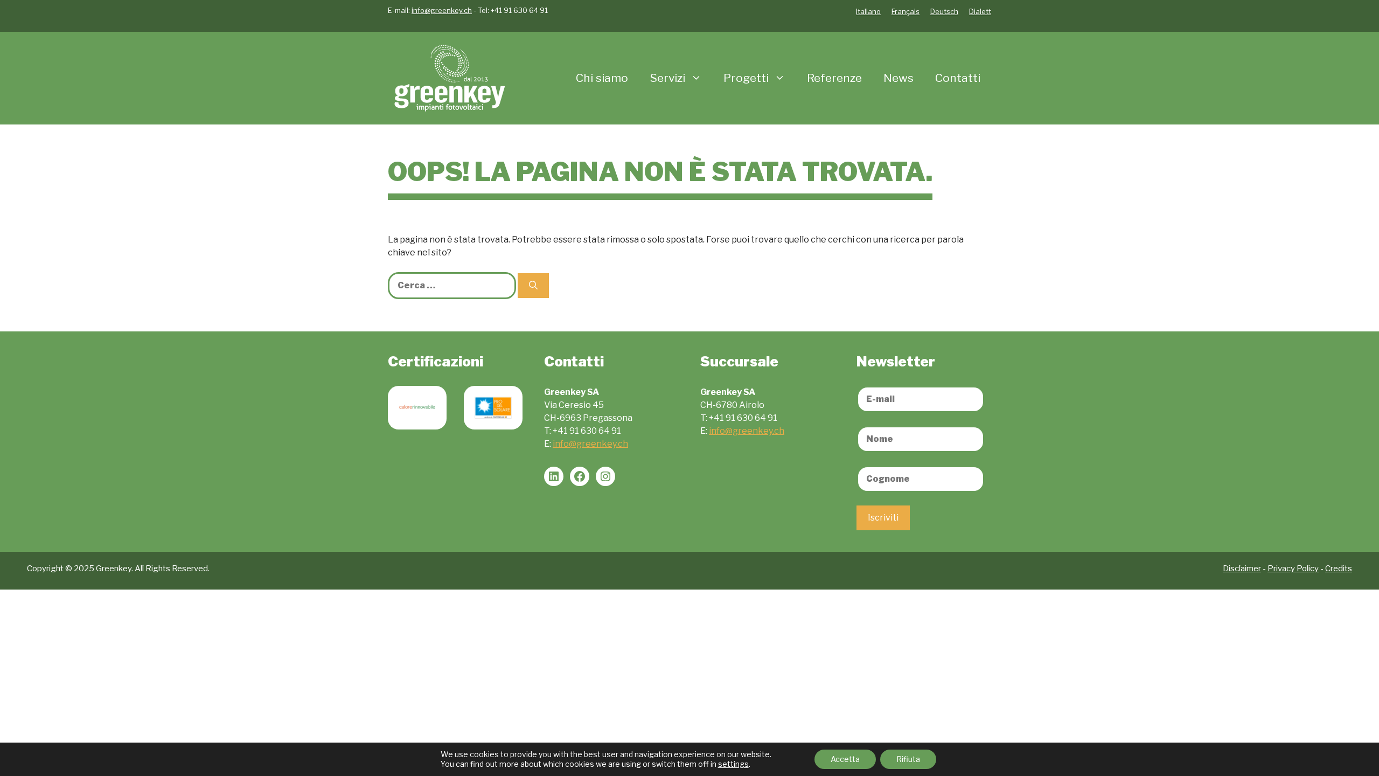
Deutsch (944, 11)
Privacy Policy (1293, 568)
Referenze (834, 78)
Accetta (845, 759)
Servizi (667, 78)
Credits (1338, 568)
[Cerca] (533, 285)
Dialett (980, 11)
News (898, 78)
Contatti (957, 78)
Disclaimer (1242, 568)
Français (906, 11)
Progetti (746, 78)
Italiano (868, 11)
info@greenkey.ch (442, 10)
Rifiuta (908, 759)
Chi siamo (602, 78)
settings (733, 763)
